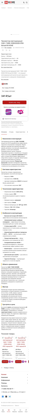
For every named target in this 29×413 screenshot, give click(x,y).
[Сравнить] (6, 50)
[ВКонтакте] (2, 396)
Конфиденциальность (7, 405)
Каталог (3, 374)
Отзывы (11, 132)
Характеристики (20, 132)
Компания (4, 377)
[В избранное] (2, 50)
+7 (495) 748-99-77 (7, 389)
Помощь (4, 383)
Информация (5, 380)
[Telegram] (9, 396)
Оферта (17, 405)
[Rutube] (6, 396)
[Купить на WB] (20, 112)
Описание (4, 132)
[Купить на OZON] (8, 112)
